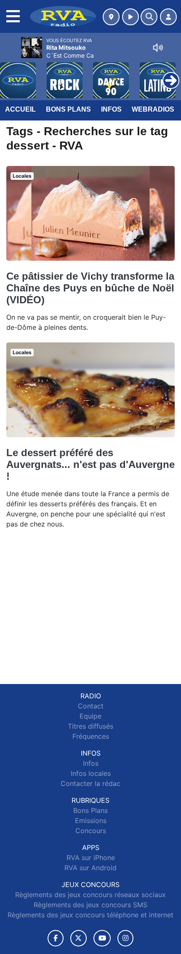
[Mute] (158, 47)
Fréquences (90, 736)
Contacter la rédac (90, 783)
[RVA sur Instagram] (125, 938)
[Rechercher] (149, 16)
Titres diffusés (90, 726)
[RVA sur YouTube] (102, 938)
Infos (111, 109)
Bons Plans (68, 109)
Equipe (90, 716)
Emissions (90, 820)
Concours (90, 830)
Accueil (20, 109)
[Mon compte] (168, 16)
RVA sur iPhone (91, 857)
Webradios (153, 109)
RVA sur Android (90, 867)
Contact (91, 706)
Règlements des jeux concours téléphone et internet (90, 915)
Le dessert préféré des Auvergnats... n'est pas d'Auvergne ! (90, 464)
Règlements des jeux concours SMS (90, 905)
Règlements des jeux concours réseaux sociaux (90, 894)
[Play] (11, 74)
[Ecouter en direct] (130, 16)
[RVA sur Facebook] (56, 938)
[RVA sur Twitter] (78, 938)
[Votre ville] (111, 16)
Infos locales (91, 773)
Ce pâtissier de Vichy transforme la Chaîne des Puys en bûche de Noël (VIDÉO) (90, 287)
